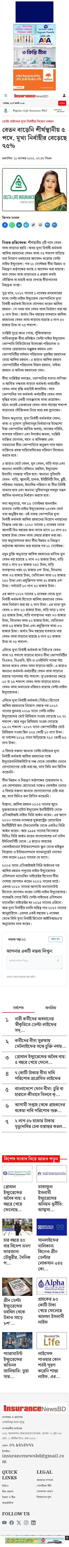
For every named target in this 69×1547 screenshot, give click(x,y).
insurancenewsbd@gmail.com (33, 1459)
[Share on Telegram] (26, 225)
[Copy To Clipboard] (33, 225)
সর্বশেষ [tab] (18, 1008)
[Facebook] (11, 1523)
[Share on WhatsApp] (12, 225)
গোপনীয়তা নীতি (44, 1486)
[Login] (64, 96)
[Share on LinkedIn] (19, 225)
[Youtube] (4, 1523)
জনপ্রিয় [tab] (50, 1008)
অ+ (47, 225)
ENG (62, 103)
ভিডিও (5, 1486)
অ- (54, 225)
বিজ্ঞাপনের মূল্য (44, 1497)
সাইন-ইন (55, 939)
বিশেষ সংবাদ (10, 217)
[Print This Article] (40, 225)
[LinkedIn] (33, 1523)
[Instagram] (26, 1523)
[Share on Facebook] (5, 225)
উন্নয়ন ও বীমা (8, 1497)
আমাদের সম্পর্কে (45, 1480)
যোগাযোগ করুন (45, 1491)
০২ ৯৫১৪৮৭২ (21, 1445)
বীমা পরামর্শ (7, 1492)
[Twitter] (19, 1523)
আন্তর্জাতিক (7, 1503)
